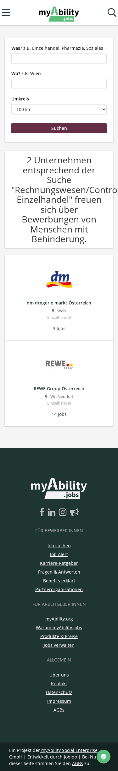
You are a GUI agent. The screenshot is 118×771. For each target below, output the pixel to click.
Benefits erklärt (59, 581)
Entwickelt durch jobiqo (52, 757)
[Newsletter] (74, 512)
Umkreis (20, 99)
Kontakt (59, 684)
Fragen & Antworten (59, 572)
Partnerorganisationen (59, 589)
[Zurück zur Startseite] (59, 13)
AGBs (59, 710)
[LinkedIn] (53, 512)
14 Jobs (59, 414)
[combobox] (59, 59)
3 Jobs (59, 328)
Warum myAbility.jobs (59, 628)
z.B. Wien (26, 73)
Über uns (59, 675)
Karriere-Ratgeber (59, 563)
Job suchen (59, 546)
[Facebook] (43, 512)
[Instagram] (64, 512)
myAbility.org (59, 619)
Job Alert (59, 554)
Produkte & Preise (59, 636)
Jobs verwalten (59, 645)
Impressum (59, 701)
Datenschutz (59, 692)
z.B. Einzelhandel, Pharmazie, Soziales (57, 48)
